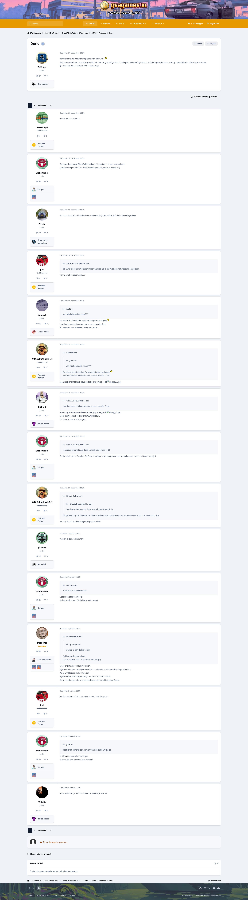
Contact (54, 895)
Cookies (63, 895)
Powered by (208, 895)
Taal (30, 895)
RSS (73, 895)
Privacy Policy (42, 895)
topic (66, 756)
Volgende (42, 106)
